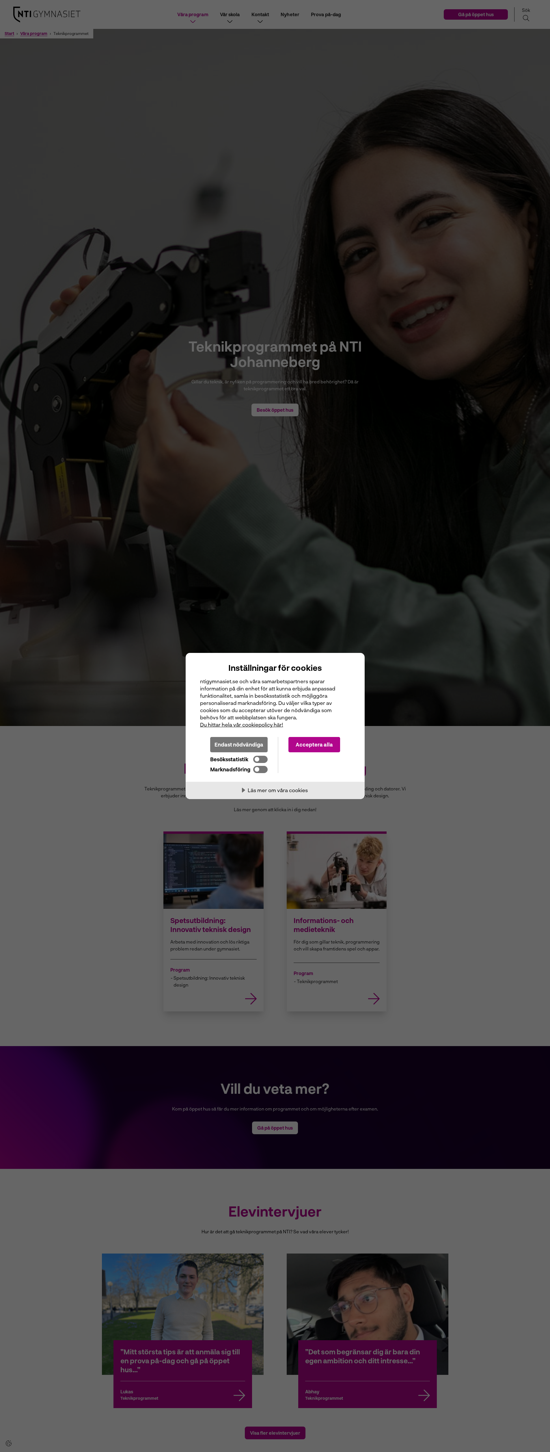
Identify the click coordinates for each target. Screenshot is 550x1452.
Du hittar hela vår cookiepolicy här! (241, 724)
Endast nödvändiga (239, 744)
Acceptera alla (314, 744)
